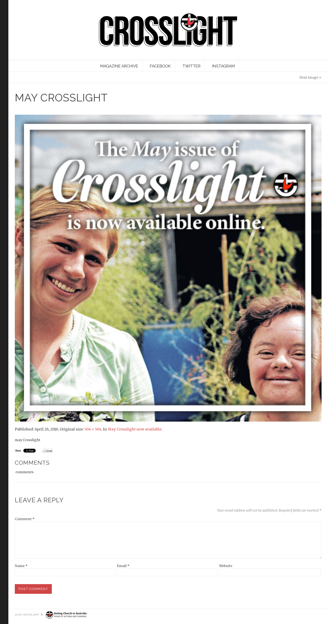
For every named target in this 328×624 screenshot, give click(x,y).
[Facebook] (3, 53)
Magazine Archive (119, 66)
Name (21, 566)
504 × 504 (92, 429)
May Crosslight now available (135, 429)
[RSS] (4, 21)
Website (225, 566)
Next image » (310, 77)
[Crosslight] (168, 30)
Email (123, 566)
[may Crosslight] (168, 267)
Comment (25, 519)
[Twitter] (3, 46)
